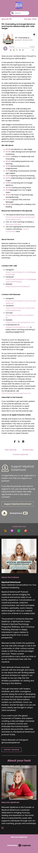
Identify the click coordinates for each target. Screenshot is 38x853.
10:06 (8, 166)
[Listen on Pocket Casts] (25, 530)
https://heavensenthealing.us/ (18, 286)
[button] (32, 530)
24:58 (8, 183)
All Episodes (27, 449)
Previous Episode (20, 454)
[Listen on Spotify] (18, 530)
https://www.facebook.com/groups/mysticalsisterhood (20, 218)
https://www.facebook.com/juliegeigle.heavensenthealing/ (21, 280)
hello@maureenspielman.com (18, 327)
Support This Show (11, 750)
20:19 (8, 171)
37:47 (8, 199)
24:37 (8, 178)
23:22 (8, 176)
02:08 (8, 152)
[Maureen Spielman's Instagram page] (4, 827)
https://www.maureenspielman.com (20, 322)
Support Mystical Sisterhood (17, 504)
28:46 (8, 187)
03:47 (8, 156)
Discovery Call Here (13, 224)
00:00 (8, 149)
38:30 (8, 204)
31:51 (7, 190)
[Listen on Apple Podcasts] (12, 530)
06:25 (8, 161)
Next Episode (11, 449)
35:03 (8, 195)
